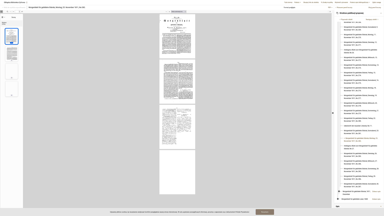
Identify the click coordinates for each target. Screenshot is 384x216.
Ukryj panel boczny (374, 7)
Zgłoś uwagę (376, 2)
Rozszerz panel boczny (344, 7)
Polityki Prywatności (242, 212)
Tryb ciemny (288, 2)
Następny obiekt (371, 19)
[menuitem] (361, 28)
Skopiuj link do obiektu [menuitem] (311, 2)
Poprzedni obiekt (346, 19)
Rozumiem (264, 212)
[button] (359, 13)
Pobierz (296, 2)
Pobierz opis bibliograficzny (359, 2)
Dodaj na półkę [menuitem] (328, 2)
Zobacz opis (376, 191)
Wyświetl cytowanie (341, 2)
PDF (329, 7)
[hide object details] (333, 113)
